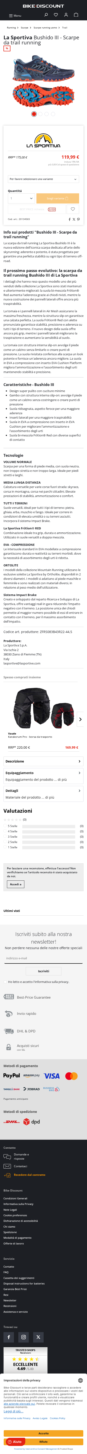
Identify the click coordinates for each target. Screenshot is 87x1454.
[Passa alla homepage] (43, 6)
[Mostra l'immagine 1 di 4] (34, 114)
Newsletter (9, 1300)
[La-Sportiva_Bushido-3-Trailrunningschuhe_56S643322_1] (44, 81)
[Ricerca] (46, 15)
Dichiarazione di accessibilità (20, 1220)
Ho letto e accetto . (38, 982)
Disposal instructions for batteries (24, 1283)
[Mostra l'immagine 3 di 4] (47, 114)
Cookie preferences (15, 1215)
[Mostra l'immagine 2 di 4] (40, 114)
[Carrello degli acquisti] (76, 15)
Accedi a (15, 884)
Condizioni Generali (15, 1198)
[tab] (43, 761)
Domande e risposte (21, 1156)
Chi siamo (9, 1226)
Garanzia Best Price (15, 1289)
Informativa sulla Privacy (18, 1204)
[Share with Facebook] (69, 219)
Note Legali (10, 1209)
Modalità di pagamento (17, 1237)
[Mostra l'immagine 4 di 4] (53, 114)
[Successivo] (80, 719)
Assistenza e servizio (15, 1311)
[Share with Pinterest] (77, 219)
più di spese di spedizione (63, 164)
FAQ (6, 1272)
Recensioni (9, 1306)
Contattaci (20, 1166)
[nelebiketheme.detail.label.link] (43, 708)
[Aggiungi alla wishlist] (73, 209)
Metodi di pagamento (20, 1066)
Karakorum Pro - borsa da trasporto (30, 735)
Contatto (8, 1266)
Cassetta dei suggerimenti (18, 1278)
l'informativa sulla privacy (50, 982)
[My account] (66, 15)
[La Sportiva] (43, 140)
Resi (5, 1295)
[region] (43, 712)
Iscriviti (43, 971)
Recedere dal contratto (29, 1175)
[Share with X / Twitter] (73, 219)
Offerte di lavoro (13, 1243)
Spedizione (10, 1232)
